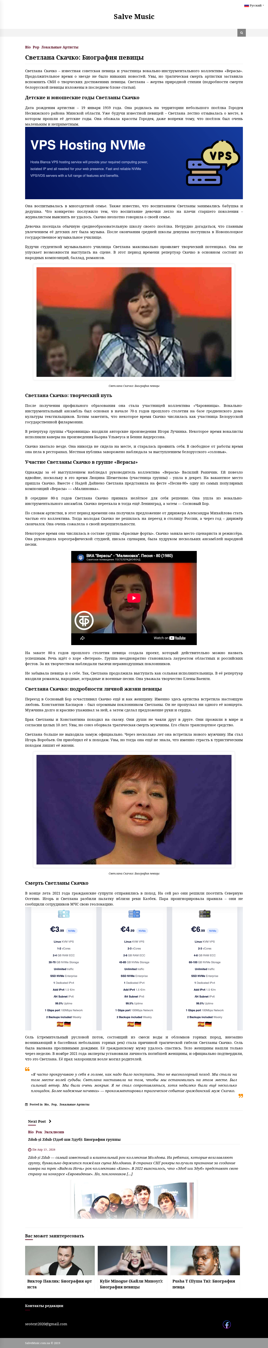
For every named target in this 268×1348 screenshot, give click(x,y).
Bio (28, 47)
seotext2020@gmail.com (46, 1323)
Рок (39, 1132)
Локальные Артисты (59, 47)
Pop (36, 47)
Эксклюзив (54, 1132)
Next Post (37, 1121)
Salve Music (134, 16)
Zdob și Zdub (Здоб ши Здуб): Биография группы (74, 1139)
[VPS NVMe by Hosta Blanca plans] (134, 968)
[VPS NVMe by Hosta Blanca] (134, 163)
